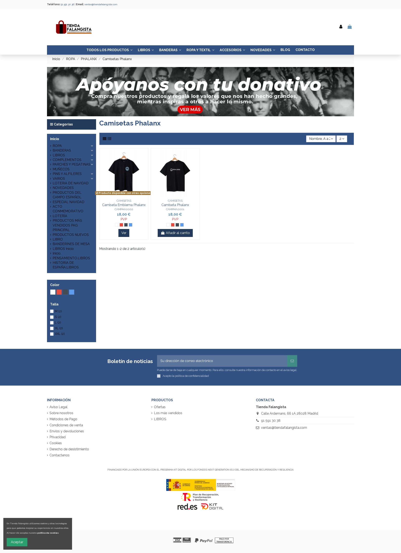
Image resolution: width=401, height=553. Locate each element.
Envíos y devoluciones (66, 431)
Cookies (55, 443)
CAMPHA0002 (124, 209)
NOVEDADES (63, 188)
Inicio (54, 139)
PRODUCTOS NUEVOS (71, 235)
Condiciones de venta (66, 425)
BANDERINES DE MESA (71, 244)
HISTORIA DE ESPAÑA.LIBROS (66, 265)
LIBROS (59, 155)
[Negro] (126, 225)
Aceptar (17, 542)
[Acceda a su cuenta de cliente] (341, 27)
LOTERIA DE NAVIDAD (71, 183)
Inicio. (57, 253)
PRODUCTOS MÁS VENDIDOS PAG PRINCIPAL (67, 225)
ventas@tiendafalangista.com (100, 4)
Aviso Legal (58, 407)
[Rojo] (121, 225)
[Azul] (130, 225)
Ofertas (160, 407)
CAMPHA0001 (175, 209)
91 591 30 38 (270, 421)
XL (59, 328)
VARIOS (59, 179)
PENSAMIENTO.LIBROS (71, 258)
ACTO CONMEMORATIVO (68, 209)
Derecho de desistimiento (69, 449)
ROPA (57, 146)
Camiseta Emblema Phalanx (124, 205)
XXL (60, 334)
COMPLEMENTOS (67, 160)
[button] (93, 131)
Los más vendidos (168, 413)
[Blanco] (116, 225)
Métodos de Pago (63, 419)
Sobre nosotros (61, 413)
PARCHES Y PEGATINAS (71, 164)
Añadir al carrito (178, 233)
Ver (123, 233)
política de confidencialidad (192, 375)
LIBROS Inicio (63, 249)
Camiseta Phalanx (175, 205)
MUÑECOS (61, 169)
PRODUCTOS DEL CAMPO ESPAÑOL (67, 195)
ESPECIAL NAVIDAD (68, 202)
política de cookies (48, 533)
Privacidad (57, 437)
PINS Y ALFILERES (67, 174)
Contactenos (59, 455)
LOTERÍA (60, 216)
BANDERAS (62, 150)
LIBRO (58, 239)
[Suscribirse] (292, 361)
